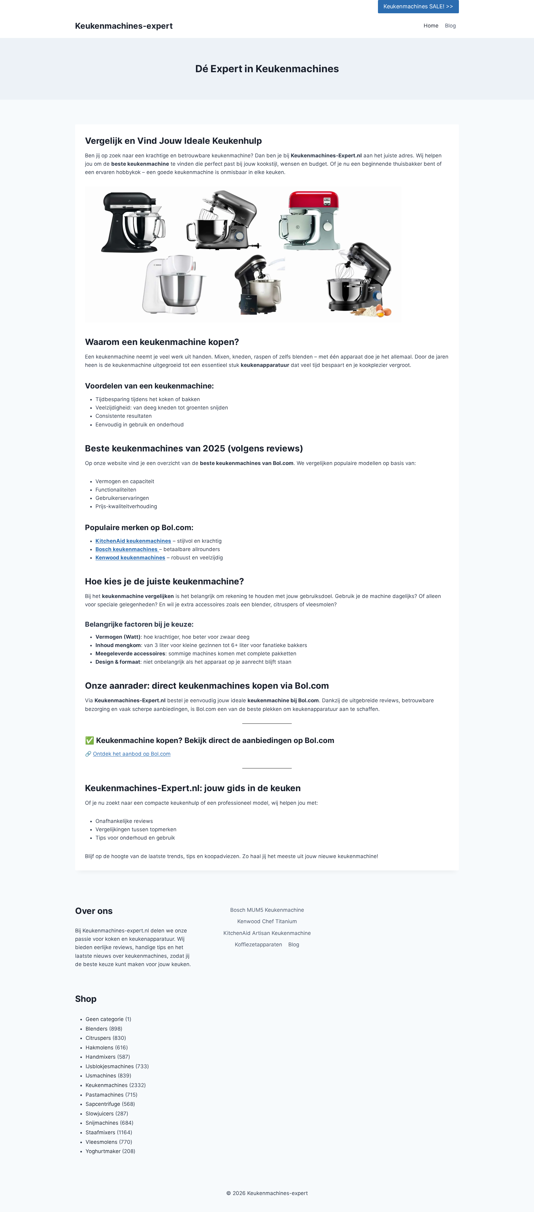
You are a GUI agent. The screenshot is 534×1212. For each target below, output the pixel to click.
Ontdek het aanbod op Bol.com (132, 754)
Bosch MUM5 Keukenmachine (267, 910)
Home (431, 26)
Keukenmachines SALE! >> (418, 6)
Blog (450, 26)
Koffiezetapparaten (258, 944)
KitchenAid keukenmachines (133, 541)
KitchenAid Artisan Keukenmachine (267, 933)
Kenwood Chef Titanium (267, 921)
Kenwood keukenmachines (130, 557)
